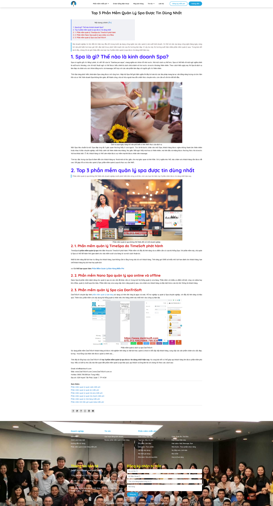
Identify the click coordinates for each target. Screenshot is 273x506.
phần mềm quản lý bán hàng (103, 295)
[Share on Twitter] (77, 411)
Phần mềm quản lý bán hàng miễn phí (84, 447)
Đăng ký (133, 494)
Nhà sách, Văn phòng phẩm (147, 457)
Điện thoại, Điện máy (179, 440)
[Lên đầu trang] (268, 500)
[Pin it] (81, 411)
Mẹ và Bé (175, 454)
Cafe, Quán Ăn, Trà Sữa (180, 436)
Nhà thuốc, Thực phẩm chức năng (184, 447)
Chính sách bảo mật (78, 440)
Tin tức (150, 4)
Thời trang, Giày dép (145, 436)
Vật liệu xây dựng (144, 450)
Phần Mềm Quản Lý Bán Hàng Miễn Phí (108, 268)
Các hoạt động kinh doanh (114, 436)
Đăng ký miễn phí (178, 4)
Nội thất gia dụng (144, 454)
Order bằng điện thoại (121, 4)
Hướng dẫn (195, 4)
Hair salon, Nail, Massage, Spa (182, 443)
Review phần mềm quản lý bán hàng (117, 440)
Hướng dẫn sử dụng (78, 443)
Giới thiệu (74, 436)
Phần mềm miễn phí (100, 4)
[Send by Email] (93, 411)
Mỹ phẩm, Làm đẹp (144, 443)
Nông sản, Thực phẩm (146, 447)
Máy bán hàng (138, 4)
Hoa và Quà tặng (178, 457)
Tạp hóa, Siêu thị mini (145, 440)
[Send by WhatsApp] (85, 411)
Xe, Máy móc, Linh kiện (179, 450)
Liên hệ (161, 4)
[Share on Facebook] (73, 411)
